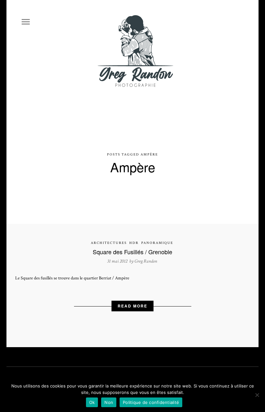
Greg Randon (145, 261)
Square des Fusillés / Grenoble (132, 251)
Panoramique (157, 243)
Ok (92, 402)
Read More (132, 306)
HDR (134, 243)
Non (108, 402)
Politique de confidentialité (151, 402)
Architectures (109, 243)
